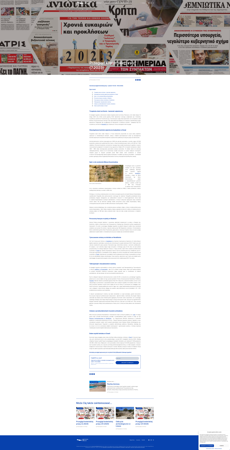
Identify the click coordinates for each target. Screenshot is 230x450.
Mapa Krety (132, 440)
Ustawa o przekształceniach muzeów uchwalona (104, 103)
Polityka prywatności (218, 448)
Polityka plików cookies (210, 448)
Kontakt (143, 440)
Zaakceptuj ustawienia (207, 445)
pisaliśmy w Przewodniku (101, 269)
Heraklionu (104, 124)
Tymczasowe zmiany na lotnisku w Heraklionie (104, 100)
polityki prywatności (93, 364)
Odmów (222, 445)
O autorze (138, 440)
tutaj (134, 314)
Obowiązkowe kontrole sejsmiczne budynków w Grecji (106, 94)
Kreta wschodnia (94, 382)
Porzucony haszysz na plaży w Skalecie (102, 98)
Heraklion (91, 280)
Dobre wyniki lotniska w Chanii (100, 105)
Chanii (97, 250)
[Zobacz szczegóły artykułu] (97, 386)
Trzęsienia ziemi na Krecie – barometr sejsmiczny (104, 92)
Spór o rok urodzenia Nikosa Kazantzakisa (103, 96)
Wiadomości (92, 59)
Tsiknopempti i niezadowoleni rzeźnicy (102, 102)
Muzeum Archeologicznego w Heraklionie (100, 318)
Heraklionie (109, 241)
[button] (142, 3)
